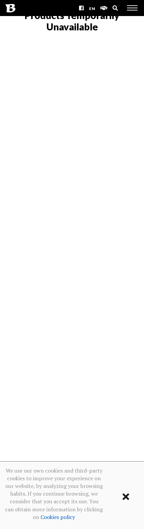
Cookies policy (58, 517)
